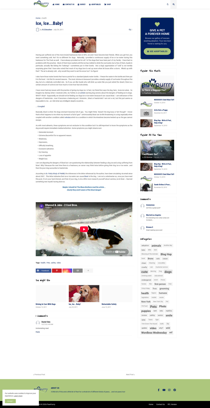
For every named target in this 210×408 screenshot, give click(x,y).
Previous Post (40, 374)
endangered (146, 280)
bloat (86, 176)
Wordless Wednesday (154, 332)
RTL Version (172, 404)
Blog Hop (166, 254)
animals (156, 245)
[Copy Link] (67, 271)
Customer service (162, 267)
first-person (160, 284)
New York (145, 301)
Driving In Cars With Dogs (46, 304)
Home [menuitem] (57, 4)
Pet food (144, 306)
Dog (160, 271)
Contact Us (160, 404)
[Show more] (88, 271)
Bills (149, 250)
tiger (157, 320)
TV (168, 324)
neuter (161, 297)
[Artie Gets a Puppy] (146, 113)
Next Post (130, 374)
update (144, 328)
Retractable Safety (109, 304)
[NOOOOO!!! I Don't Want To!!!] (146, 103)
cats (158, 259)
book (143, 258)
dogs (168, 272)
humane (163, 293)
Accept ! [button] (10, 401)
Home (38, 18)
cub (151, 267)
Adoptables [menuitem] (96, 4)
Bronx (150, 258)
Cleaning (152, 263)
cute (144, 272)
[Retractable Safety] (117, 293)
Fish (170, 284)
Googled (41, 106)
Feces (163, 280)
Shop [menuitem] (109, 4)
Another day (168, 245)
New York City (158, 301)
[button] (167, 4)
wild (168, 328)
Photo (162, 306)
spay (143, 320)
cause (165, 259)
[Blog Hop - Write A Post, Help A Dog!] (146, 123)
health (44, 18)
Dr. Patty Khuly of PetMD (55, 174)
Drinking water (147, 276)
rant (155, 311)
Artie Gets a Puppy (161, 110)
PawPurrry (51, 404)
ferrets (144, 284)
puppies (146, 310)
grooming (164, 288)
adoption (145, 245)
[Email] (78, 271)
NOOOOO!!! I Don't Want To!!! (164, 100)
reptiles (169, 311)
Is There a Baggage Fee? (154, 90)
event (156, 280)
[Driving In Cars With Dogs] (51, 293)
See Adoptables (158, 51)
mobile (154, 297)
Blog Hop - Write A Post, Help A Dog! (162, 121)
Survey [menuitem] (83, 4)
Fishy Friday (146, 288)
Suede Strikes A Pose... (162, 184)
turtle (162, 324)
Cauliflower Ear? (150, 154)
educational (159, 276)
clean (144, 263)
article (82, 93)
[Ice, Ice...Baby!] (84, 293)
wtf (170, 332)
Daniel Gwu (46, 322)
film (150, 284)
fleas (155, 288)
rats (161, 311)
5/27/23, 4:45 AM (47, 324)
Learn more (18, 396)
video (59, 263)
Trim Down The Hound (149, 324)
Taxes (150, 320)
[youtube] (164, 390)
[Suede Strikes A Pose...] (146, 187)
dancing (153, 271)
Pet (167, 301)
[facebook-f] (159, 390)
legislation (145, 297)
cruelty (144, 267)
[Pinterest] (57, 271)
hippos (154, 293)
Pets (48, 263)
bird (155, 250)
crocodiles (161, 263)
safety (53, 263)
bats (143, 250)
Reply (38, 332)
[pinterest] (175, 390)
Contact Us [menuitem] (69, 4)
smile (169, 315)
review (144, 315)
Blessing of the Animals (150, 254)
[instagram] (169, 390)
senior (160, 315)
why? (161, 328)
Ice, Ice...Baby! (75, 304)
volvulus (68, 117)
